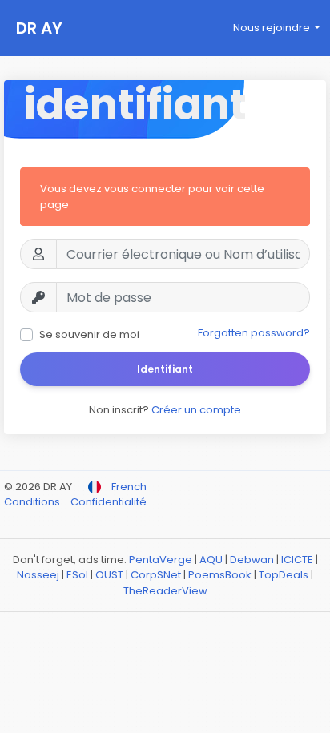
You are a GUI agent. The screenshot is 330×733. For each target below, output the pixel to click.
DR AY (39, 28)
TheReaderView (165, 590)
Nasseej (38, 574)
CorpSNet (156, 574)
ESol (77, 574)
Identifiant (165, 369)
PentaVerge (160, 559)
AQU (211, 559)
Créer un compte (196, 409)
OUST (109, 574)
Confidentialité (108, 501)
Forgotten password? (254, 332)
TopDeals (283, 574)
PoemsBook (220, 574)
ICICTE (297, 559)
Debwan (252, 559)
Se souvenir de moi (89, 334)
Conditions (33, 501)
